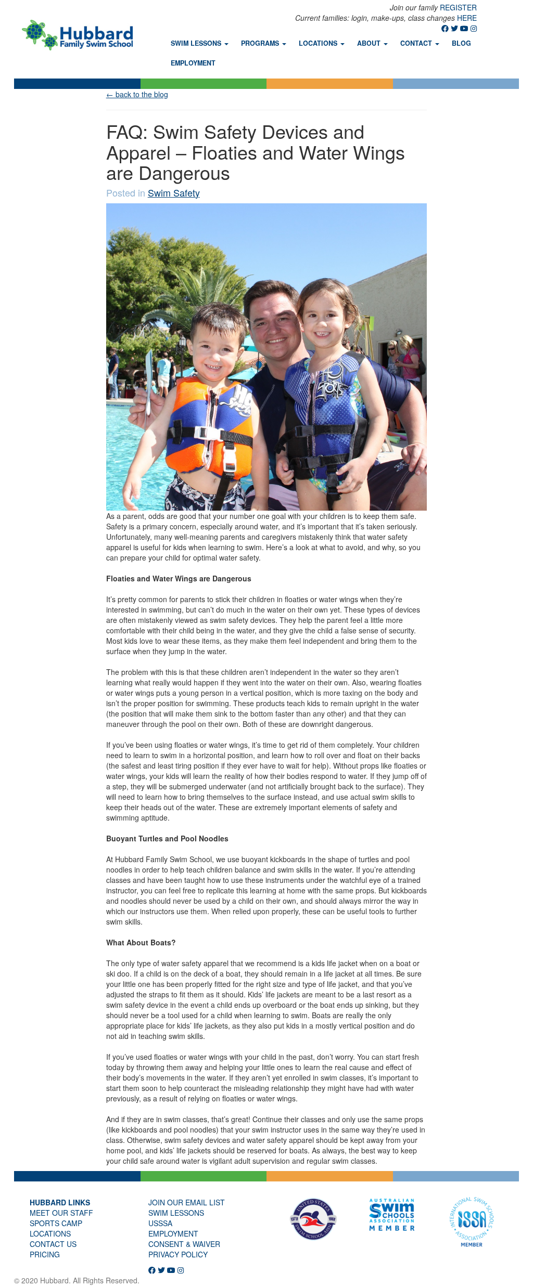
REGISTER (458, 7)
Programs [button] (261, 43)
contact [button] (417, 43)
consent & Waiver (184, 1244)
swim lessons (176, 1212)
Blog (461, 43)
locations (50, 1233)
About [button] (370, 43)
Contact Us (53, 1244)
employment (173, 1233)
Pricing (45, 1254)
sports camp (56, 1223)
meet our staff (61, 1212)
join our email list (186, 1202)
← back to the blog (137, 94)
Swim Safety (174, 192)
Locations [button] (319, 43)
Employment (193, 63)
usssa (160, 1223)
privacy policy (178, 1254)
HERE (467, 17)
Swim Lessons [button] (197, 43)
